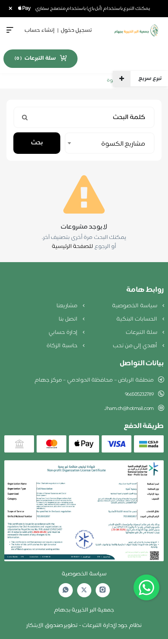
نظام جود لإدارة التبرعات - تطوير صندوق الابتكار (84, 625)
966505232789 (139, 394)
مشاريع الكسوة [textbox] (123, 144)
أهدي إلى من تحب (135, 346)
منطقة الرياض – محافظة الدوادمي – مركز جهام (94, 380)
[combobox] (110, 143)
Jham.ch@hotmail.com (129, 408)
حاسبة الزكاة (62, 346)
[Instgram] (103, 590)
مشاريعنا (67, 306)
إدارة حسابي (63, 332)
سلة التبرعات (142, 332)
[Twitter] (84, 590)
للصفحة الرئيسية (72, 246)
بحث (37, 143)
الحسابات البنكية (137, 319)
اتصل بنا (68, 319)
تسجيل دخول (76, 30)
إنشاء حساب (40, 30)
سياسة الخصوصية (135, 306)
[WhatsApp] (65, 590)
